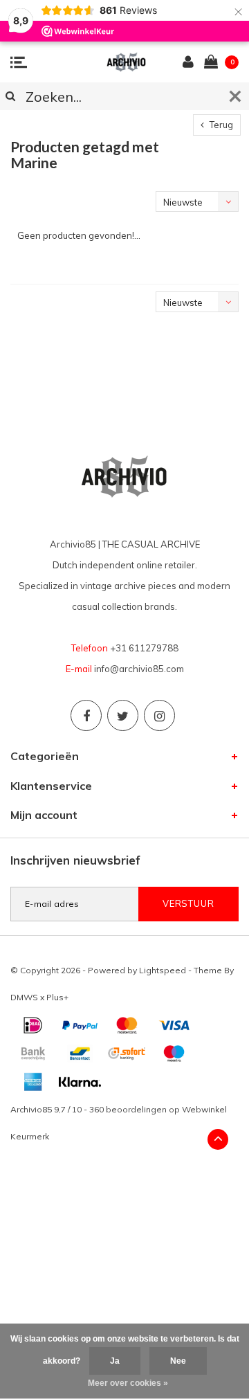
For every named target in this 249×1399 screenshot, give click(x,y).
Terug (220, 124)
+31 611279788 (144, 647)
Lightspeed (162, 970)
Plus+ (57, 997)
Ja (115, 1361)
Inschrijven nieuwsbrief (75, 860)
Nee (178, 1361)
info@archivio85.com (139, 668)
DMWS (24, 997)
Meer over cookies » (128, 1383)
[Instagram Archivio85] (159, 715)
